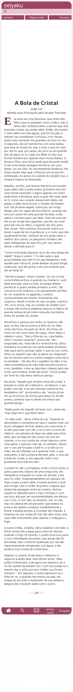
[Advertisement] (36, 59)
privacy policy (50, 610)
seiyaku (13, 5)
